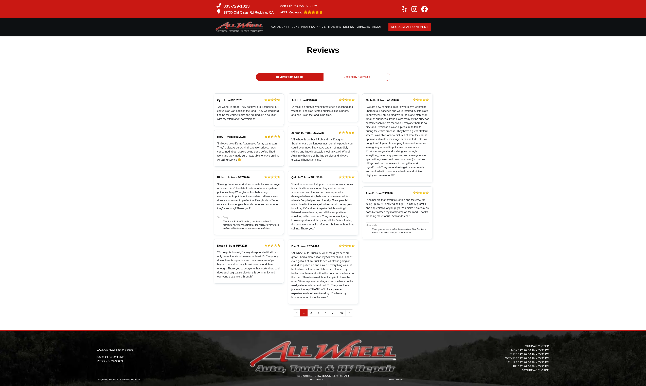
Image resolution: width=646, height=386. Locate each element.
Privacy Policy (316, 379)
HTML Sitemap (396, 379)
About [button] (377, 26)
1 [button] (304, 312)
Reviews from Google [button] (289, 76)
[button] (404, 9)
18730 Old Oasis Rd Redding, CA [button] (248, 12)
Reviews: (290, 12)
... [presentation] (333, 312)
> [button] (349, 312)
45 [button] (341, 312)
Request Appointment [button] (409, 27)
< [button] (296, 312)
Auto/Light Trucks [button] (285, 26)
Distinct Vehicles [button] (356, 26)
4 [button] (325, 312)
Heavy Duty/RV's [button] (313, 26)
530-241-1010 (124, 349)
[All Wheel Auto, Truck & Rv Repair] (239, 27)
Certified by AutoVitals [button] (357, 76)
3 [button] (318, 312)
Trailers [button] (334, 26)
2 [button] (311, 312)
